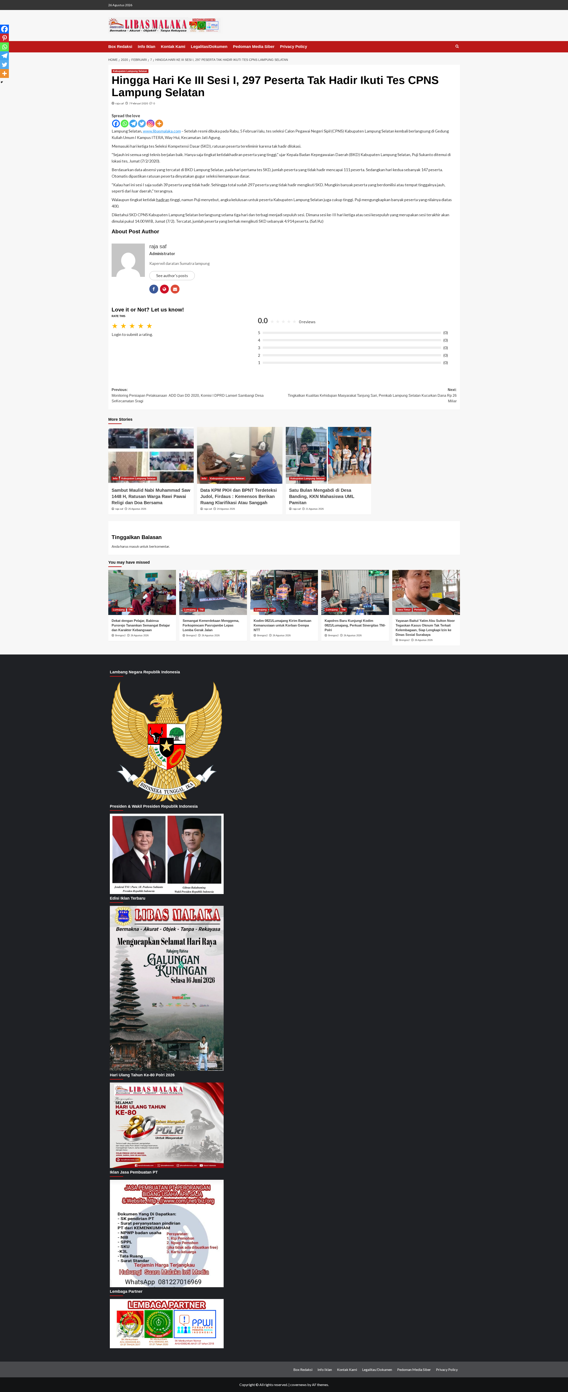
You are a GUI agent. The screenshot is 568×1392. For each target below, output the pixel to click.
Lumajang (119, 609)
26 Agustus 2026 (140, 635)
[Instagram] (150, 123)
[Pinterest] (4, 38)
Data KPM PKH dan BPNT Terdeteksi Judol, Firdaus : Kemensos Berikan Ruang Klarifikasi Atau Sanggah (238, 496)
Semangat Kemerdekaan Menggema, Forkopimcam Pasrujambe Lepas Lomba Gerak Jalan (211, 625)
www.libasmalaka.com (162, 131)
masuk (134, 546)
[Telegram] (133, 123)
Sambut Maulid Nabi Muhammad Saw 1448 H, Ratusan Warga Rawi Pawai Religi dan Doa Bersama (151, 496)
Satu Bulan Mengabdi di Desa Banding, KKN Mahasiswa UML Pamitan (321, 496)
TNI (130, 609)
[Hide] (2, 82)
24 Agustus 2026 (226, 509)
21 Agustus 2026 (315, 509)
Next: (372, 395)
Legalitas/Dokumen (209, 46)
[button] (457, 46)
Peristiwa (419, 609)
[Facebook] (116, 123)
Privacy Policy (293, 46)
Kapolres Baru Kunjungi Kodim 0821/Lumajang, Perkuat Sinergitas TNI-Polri (355, 625)
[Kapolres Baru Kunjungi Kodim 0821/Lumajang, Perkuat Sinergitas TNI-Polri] (355, 592)
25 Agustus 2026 (137, 509)
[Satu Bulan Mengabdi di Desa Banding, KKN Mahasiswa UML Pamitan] (328, 455)
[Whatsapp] (124, 123)
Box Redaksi (120, 46)
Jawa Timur (403, 609)
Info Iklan (146, 46)
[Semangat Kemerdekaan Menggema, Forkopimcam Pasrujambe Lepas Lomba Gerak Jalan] (213, 592)
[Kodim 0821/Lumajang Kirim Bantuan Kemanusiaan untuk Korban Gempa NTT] (284, 592)
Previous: (188, 395)
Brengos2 (120, 635)
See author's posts (172, 275)
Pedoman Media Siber (253, 46)
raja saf (119, 103)
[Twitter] (142, 123)
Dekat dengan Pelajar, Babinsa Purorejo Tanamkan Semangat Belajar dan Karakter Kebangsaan (141, 625)
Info (115, 478)
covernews (298, 1384)
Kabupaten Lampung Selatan (130, 71)
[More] (159, 123)
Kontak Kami (173, 46)
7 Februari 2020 (138, 103)
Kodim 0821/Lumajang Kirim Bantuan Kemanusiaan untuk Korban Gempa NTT (282, 625)
